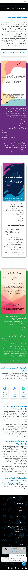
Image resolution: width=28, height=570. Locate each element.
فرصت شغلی (19, 538)
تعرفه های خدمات (18, 516)
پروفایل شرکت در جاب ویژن (14, 394)
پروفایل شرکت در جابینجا (23, 394)
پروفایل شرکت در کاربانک (5, 394)
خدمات (20, 510)
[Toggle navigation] (25, 1)
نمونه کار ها (19, 513)
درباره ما (20, 507)
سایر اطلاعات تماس (17, 535)
